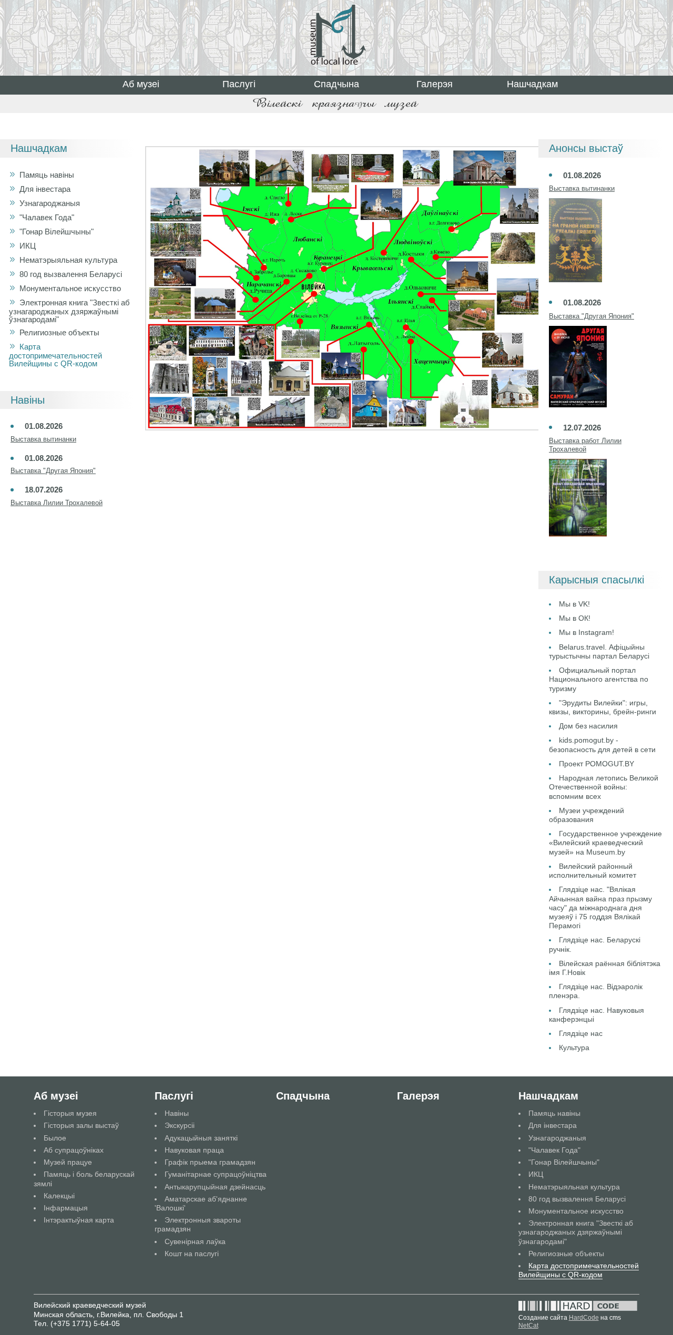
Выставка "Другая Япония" (53, 471)
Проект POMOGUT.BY (596, 763)
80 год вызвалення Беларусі (70, 274)
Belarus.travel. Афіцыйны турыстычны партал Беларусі (599, 651)
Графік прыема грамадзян (210, 1162)
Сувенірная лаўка (195, 1241)
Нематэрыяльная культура (68, 259)
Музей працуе (68, 1162)
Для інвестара (44, 188)
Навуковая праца (194, 1150)
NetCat (528, 1325)
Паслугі (239, 84)
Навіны (177, 1113)
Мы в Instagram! (586, 632)
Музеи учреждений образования (586, 815)
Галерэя (434, 84)
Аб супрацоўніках (74, 1150)
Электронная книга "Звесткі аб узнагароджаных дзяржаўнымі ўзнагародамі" (69, 311)
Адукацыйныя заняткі (201, 1138)
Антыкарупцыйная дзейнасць (215, 1187)
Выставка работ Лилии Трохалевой (585, 445)
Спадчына (336, 84)
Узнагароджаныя (49, 203)
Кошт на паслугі (192, 1253)
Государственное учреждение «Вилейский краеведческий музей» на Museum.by (605, 842)
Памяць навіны (46, 174)
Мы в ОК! (574, 618)
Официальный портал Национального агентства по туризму (598, 679)
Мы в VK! (574, 604)
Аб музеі (141, 84)
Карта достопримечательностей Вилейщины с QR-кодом (55, 355)
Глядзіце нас (581, 1033)
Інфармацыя (66, 1208)
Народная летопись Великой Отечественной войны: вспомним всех (603, 787)
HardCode (584, 1317)
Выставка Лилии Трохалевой (57, 503)
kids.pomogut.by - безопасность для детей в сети (602, 744)
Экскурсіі (180, 1125)
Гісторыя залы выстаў (81, 1125)
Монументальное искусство (70, 288)
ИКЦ (27, 245)
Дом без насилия (588, 726)
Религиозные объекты (59, 332)
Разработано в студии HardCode (577, 1306)
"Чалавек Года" (46, 217)
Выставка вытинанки (43, 439)
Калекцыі (59, 1196)
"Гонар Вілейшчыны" (56, 231)
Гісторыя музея (70, 1113)
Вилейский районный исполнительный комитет (592, 870)
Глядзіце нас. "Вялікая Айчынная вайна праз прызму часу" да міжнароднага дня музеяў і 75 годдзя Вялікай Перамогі (600, 907)
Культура (574, 1047)
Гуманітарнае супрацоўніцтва (216, 1174)
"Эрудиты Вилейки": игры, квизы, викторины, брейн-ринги (602, 707)
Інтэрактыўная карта (79, 1220)
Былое (55, 1138)
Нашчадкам (532, 84)
